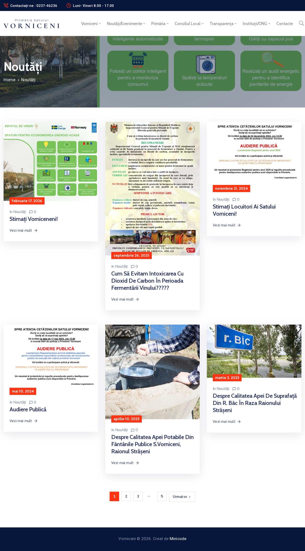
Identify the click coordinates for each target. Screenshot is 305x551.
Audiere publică (28, 409)
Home (9, 79)
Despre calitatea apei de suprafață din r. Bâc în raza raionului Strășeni (255, 402)
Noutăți (19, 211)
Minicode (178, 538)
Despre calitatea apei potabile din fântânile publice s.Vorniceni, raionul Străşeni (152, 444)
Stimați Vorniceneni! (34, 218)
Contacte (284, 23)
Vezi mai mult (21, 230)
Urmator (180, 496)
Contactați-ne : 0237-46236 (33, 6)
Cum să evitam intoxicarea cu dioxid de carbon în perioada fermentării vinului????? (147, 280)
